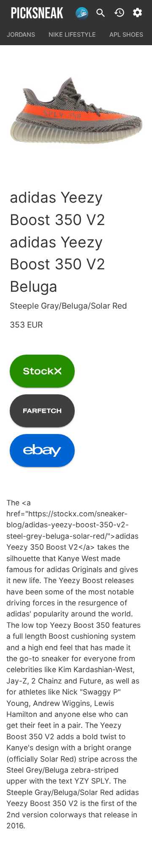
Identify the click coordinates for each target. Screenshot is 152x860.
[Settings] (137, 12)
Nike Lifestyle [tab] (72, 34)
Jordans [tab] (21, 34)
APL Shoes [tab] (126, 34)
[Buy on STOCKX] (42, 371)
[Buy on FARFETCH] (42, 410)
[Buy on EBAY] (42, 450)
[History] (119, 12)
